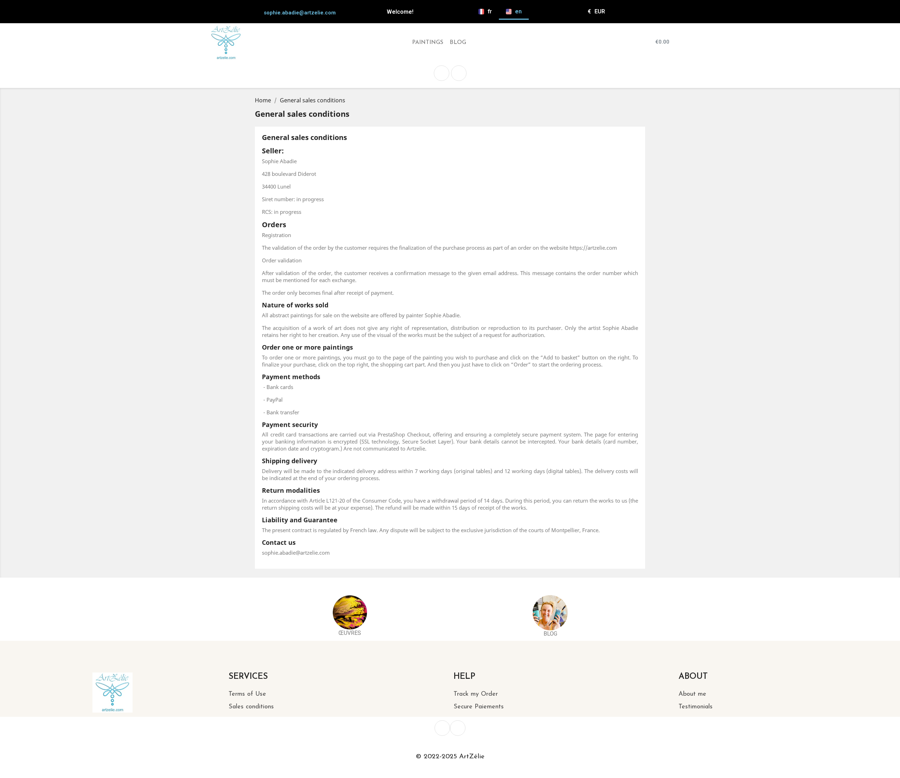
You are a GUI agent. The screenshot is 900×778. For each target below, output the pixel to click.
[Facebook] (441, 73)
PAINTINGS (427, 42)
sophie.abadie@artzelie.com (300, 12)
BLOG (458, 42)
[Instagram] (459, 73)
